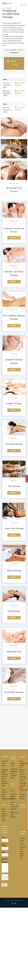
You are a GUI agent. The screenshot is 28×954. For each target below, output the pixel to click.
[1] (14, 461)
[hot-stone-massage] (14, 421)
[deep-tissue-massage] (14, 669)
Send (4, 885)
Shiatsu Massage (14, 570)
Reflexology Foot (14, 651)
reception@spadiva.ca (9, 799)
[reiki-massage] (14, 587)
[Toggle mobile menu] (25, 5)
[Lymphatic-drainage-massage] (14, 336)
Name (4, 837)
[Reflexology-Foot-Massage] (14, 628)
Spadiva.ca (14, 771)
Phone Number (4, 845)
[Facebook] (12, 903)
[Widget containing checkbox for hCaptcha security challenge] (5, 877)
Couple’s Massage (14, 403)
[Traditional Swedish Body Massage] (14, 118)
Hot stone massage (14, 444)
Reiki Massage (14, 611)
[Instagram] (15, 903)
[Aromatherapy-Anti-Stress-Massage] (14, 248)
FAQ (12, 790)
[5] (14, 545)
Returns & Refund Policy (14, 796)
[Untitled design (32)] (14, 503)
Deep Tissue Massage (14, 692)
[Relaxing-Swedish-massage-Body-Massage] (14, 203)
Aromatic (8, 271)
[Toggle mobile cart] (21, 5)
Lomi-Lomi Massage (14, 528)
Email (3, 852)
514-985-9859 (14, 53)
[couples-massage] (14, 380)
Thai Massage (14, 486)
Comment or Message (5, 860)
